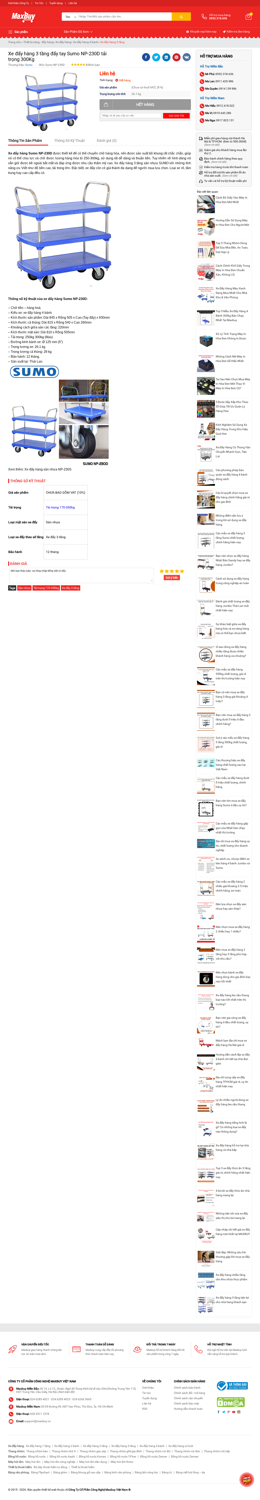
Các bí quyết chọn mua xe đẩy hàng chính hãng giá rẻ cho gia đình (233, 497)
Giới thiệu (148, 1387)
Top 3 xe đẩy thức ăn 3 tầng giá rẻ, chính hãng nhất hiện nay (233, 1173)
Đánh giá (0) (107, 140)
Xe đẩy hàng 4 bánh (85, 42)
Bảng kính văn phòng (117, 1472)
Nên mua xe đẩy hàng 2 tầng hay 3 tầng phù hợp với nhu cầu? (231, 954)
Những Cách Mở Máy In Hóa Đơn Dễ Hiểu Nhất (230, 359)
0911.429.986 (219, 81)
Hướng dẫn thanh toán (188, 1408)
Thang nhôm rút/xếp (217, 1451)
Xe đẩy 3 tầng (70, 588)
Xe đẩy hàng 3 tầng (112, 42)
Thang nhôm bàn (37, 1451)
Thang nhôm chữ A (64, 1451)
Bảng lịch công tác (146, 1472)
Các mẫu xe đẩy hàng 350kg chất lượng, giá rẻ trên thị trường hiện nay (231, 674)
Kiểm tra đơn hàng (238, 31)
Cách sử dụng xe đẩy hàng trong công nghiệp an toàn (232, 581)
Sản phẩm (21, 32)
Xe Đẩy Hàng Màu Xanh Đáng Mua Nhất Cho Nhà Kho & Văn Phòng (231, 293)
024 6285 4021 (39, 1399)
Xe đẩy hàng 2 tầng (95, 1446)
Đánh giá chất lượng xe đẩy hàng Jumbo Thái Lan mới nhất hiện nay (233, 606)
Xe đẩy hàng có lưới (180, 1446)
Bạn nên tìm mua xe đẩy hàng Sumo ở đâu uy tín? (231, 803)
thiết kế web (48, 1489)
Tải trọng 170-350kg (60, 507)
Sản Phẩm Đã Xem (77, 32)
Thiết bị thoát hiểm (82, 1467)
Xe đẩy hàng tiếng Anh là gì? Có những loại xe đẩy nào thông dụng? (231, 1127)
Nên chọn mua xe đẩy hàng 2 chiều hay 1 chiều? (233, 929)
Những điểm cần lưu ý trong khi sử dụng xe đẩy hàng (231, 520)
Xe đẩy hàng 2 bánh (66, 1446)
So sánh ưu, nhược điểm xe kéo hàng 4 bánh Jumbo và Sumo (233, 863)
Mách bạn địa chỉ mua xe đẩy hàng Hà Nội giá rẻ (231, 1043)
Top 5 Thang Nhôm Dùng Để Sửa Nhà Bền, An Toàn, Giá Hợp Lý (232, 247)
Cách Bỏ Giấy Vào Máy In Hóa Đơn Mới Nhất (231, 200)
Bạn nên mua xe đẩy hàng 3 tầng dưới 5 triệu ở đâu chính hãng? (233, 719)
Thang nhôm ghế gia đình (126, 1451)
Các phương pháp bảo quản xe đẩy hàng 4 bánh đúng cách (231, 474)
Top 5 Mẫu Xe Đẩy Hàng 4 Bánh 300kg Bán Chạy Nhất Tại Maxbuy (232, 316)
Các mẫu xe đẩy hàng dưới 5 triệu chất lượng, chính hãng (232, 782)
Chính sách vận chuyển (188, 1398)
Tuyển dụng (56, 3)
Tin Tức (39, 3)
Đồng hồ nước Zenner (153, 1456)
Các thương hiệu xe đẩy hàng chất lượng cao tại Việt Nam (231, 765)
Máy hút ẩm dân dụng (93, 1461)
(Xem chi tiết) (212, 144)
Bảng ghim (60, 1472)
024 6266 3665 (81, 1399)
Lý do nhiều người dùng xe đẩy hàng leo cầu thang (232, 1102)
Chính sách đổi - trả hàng (189, 1393)
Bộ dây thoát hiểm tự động (50, 1467)
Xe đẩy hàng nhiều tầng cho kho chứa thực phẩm (231, 1277)
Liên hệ (72, 3)
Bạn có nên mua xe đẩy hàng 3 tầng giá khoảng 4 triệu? (232, 697)
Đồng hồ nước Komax (92, 1456)
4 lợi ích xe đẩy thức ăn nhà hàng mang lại (233, 1193)
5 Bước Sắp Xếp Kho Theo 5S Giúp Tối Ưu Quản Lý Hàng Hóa (232, 406)
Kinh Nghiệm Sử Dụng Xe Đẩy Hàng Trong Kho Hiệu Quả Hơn (232, 429)
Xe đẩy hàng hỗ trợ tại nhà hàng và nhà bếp (232, 1147)
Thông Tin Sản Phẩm (25, 140)
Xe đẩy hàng (63, 42)
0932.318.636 (219, 74)
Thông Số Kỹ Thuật (69, 140)
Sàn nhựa (24, 588)
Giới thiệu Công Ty (18, 3)
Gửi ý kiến (172, 577)
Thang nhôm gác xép (93, 1451)
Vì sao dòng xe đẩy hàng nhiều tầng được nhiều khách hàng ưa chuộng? (231, 651)
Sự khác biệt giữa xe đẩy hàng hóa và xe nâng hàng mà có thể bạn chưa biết (232, 628)
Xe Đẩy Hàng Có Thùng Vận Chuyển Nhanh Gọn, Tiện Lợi (233, 452)
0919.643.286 (218, 113)
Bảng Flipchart (40, 1472)
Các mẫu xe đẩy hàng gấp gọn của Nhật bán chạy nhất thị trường (232, 828)
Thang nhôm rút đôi (158, 1451)
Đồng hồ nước (37, 1456)
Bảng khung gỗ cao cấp (86, 1472)
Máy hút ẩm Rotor (122, 1461)
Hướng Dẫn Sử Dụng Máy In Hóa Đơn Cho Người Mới (232, 222)
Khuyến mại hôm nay (203, 31)
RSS (144, 1408)
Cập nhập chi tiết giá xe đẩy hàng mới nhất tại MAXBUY (233, 1232)
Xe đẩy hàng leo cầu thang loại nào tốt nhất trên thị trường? (232, 1000)
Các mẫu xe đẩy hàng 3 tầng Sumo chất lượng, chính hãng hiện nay (230, 538)
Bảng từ (167, 1472)
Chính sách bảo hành (187, 1387)
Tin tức (146, 1393)
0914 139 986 (220, 88)
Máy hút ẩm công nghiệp (59, 1461)
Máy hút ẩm (32, 1461)
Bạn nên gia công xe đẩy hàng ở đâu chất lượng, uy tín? (232, 1022)
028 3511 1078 (39, 1413)
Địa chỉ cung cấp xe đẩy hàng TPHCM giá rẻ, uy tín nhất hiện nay (232, 1082)
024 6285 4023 (60, 1399)
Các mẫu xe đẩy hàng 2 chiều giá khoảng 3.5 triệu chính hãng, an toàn (232, 886)
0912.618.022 (219, 105)
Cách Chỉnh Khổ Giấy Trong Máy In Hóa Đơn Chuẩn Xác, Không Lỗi (233, 270)
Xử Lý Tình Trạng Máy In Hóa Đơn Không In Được (231, 336)
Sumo (28, 64)
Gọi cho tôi (176, 115)
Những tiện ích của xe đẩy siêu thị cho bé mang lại (232, 1216)
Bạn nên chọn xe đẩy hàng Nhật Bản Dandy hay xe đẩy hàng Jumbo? (233, 560)
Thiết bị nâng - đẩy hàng (38, 42)
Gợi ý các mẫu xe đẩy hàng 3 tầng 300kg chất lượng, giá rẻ (232, 742)
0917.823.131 (219, 120)
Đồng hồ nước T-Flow (123, 1456)
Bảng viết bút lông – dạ (190, 1472)
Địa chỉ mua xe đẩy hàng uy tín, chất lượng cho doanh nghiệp (233, 846)
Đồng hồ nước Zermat (184, 1456)
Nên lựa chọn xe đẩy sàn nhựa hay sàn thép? (231, 906)
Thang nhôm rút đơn (187, 1451)
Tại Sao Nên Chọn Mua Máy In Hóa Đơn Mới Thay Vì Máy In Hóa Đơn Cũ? (233, 384)
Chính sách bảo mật (186, 1403)
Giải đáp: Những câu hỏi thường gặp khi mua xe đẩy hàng (233, 1257)
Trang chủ (14, 42)
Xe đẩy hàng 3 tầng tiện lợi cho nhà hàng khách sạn (232, 1300)
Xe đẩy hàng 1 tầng (38, 1446)
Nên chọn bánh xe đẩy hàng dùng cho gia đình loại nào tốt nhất (233, 977)
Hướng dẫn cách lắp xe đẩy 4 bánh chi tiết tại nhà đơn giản (233, 1059)
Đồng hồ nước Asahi (62, 1456)
